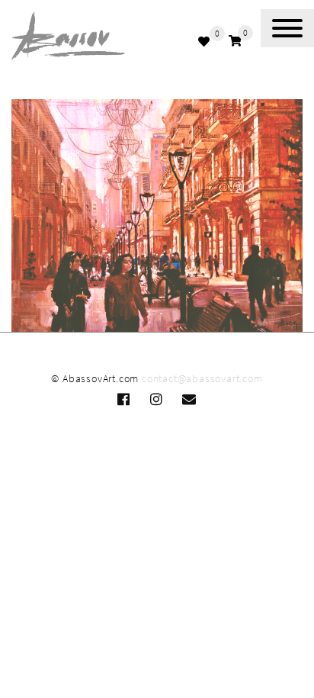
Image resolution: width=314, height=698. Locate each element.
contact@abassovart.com (202, 378)
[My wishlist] (205, 41)
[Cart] (235, 41)
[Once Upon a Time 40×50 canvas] (157, 216)
